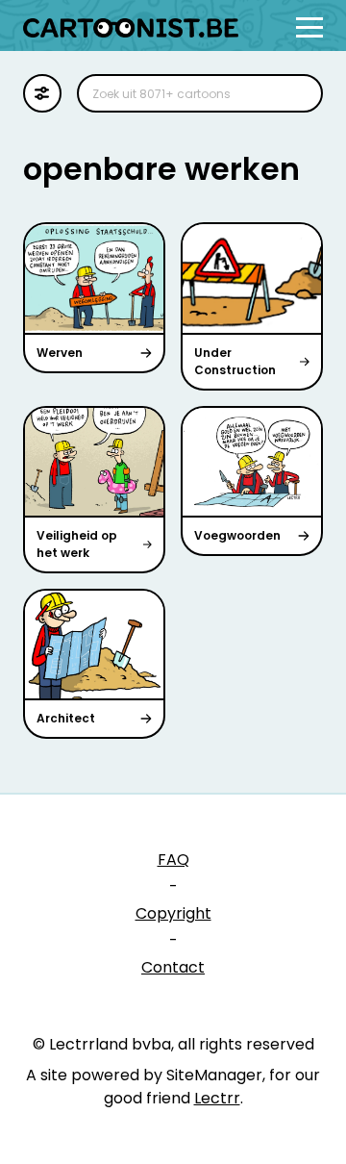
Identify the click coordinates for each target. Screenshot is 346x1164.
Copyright (173, 913)
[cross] (296, 93)
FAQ (173, 859)
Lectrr (217, 1098)
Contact (173, 967)
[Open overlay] (309, 27)
